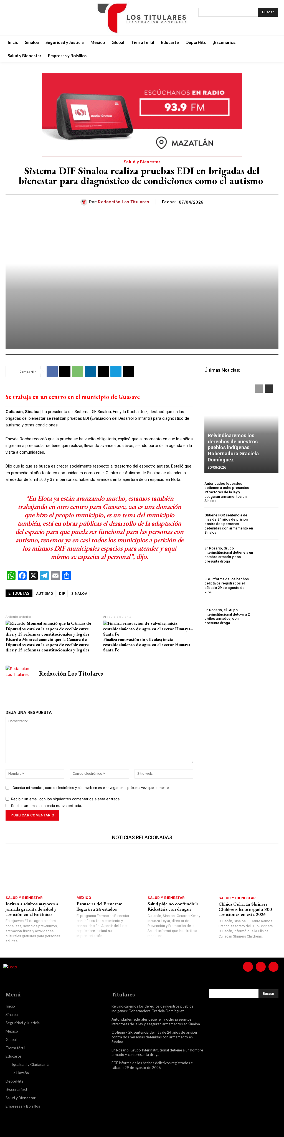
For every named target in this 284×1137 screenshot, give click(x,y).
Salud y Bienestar (142, 161)
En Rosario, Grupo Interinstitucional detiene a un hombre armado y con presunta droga (228, 554)
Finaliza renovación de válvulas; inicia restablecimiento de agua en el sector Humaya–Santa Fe (148, 645)
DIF (62, 593)
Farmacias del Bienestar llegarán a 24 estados (99, 906)
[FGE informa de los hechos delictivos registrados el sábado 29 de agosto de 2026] (267, 585)
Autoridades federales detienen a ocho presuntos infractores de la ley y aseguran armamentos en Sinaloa (226, 492)
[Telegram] (115, 371)
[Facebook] (11, 17)
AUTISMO (44, 593)
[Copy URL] (128, 371)
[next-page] (269, 388)
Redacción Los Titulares (123, 201)
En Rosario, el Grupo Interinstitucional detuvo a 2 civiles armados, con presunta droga (227, 616)
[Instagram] (25, 17)
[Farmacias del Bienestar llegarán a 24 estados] (106, 871)
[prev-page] (259, 388)
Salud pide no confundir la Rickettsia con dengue (173, 906)
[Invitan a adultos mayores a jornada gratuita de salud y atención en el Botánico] (35, 871)
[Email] (103, 371)
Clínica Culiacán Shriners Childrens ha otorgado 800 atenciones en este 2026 (245, 909)
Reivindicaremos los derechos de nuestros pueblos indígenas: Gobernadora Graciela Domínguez (233, 447)
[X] (39, 17)
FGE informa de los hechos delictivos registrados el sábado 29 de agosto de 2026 (226, 585)
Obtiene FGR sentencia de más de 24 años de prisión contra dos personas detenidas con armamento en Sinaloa (228, 523)
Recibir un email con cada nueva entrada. (46, 805)
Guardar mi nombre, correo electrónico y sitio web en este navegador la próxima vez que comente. (90, 788)
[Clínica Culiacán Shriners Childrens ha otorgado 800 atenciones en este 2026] (248, 871)
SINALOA (79, 593)
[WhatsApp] (77, 371)
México (84, 897)
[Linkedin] (90, 371)
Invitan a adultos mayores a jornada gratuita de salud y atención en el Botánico (32, 909)
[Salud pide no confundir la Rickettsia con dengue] (177, 871)
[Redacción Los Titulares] (84, 202)
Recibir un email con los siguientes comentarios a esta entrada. (66, 799)
